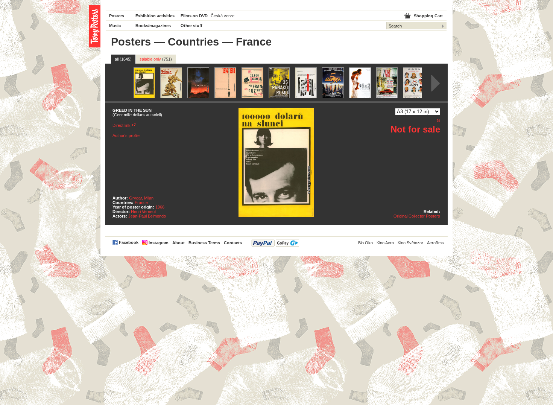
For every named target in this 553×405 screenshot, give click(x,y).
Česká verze (222, 16)
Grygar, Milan (141, 198)
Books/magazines (153, 25)
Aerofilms (435, 243)
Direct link (121, 125)
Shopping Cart (428, 16)
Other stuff (191, 25)
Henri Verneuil (143, 211)
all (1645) (123, 59)
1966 (159, 207)
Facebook (128, 242)
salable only (156, 59)
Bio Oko (365, 243)
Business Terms (204, 243)
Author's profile (126, 135)
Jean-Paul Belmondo (147, 216)
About (178, 243)
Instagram (159, 243)
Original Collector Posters (416, 216)
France (141, 202)
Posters (116, 16)
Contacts (233, 243)
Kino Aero (385, 243)
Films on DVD (194, 16)
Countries (193, 42)
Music (115, 25)
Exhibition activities (155, 16)
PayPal (275, 243)
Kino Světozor (410, 243)
